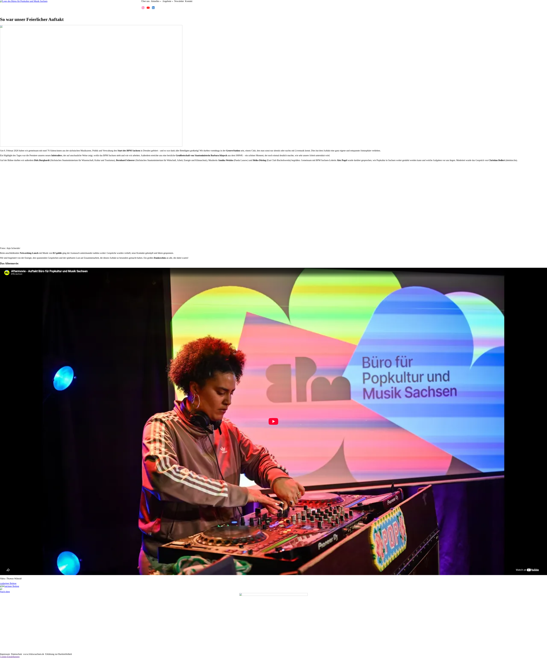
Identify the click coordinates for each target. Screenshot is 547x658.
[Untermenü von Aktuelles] (160, 1)
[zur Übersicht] (3, 586)
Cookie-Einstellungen (10, 656)
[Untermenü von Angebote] (172, 1)
